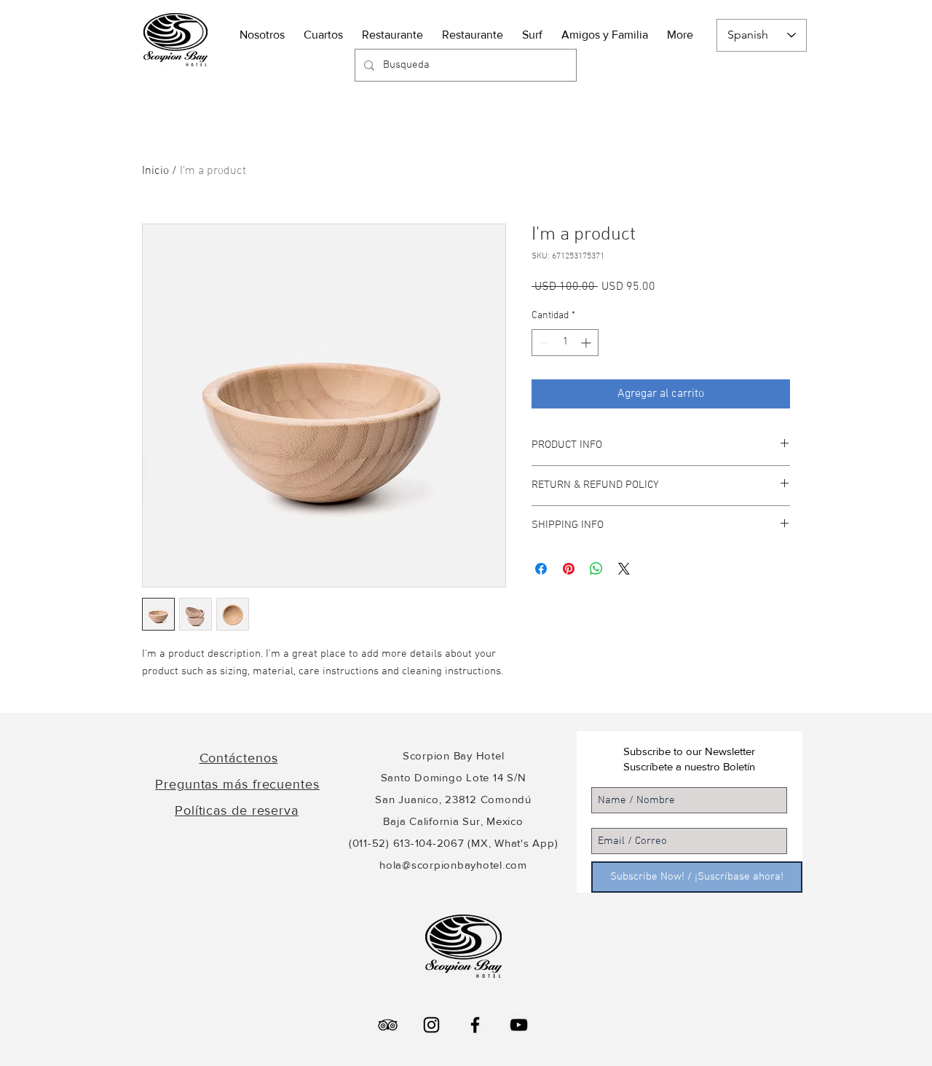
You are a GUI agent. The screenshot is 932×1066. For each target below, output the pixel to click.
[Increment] (587, 342)
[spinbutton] (565, 342)
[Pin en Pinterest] (568, 568)
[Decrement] (543, 342)
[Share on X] (624, 568)
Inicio (155, 171)
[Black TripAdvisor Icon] (387, 1024)
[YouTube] (518, 1024)
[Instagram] (431, 1024)
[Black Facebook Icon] (475, 1024)
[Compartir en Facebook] (541, 568)
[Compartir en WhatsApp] (596, 568)
